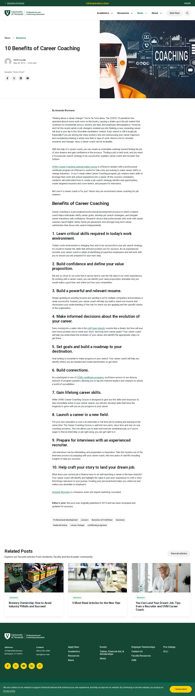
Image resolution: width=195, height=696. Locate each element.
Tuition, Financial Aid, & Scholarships (112, 653)
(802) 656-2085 (43, 651)
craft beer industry (96, 328)
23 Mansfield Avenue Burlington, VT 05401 (14, 652)
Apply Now (73, 647)
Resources (123, 13)
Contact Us (137, 651)
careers (84, 520)
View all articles (179, 553)
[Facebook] (7, 78)
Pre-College (169, 647)
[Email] (27, 78)
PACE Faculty (20, 60)
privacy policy (9, 691)
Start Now (175, 13)
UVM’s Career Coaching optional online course (74, 167)
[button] (187, 13)
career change (77, 525)
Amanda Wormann (61, 492)
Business (21, 38)
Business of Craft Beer (102, 520)
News (140, 13)
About (155, 13)
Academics (103, 13)
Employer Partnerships (143, 647)
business (120, 520)
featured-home (60, 525)
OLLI (165, 651)
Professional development (65, 520)
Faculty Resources (141, 656)
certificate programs (97, 525)
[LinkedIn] (21, 78)
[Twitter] (14, 78)
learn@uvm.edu (43, 654)
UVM (133, 660)
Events (103, 647)
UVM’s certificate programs (90, 377)
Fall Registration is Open (97, 3)
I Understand (181, 689)
